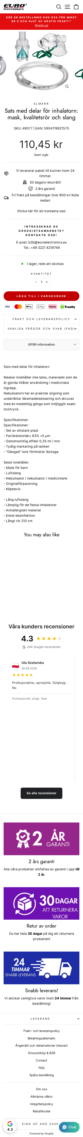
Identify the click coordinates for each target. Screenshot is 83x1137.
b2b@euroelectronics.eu (47, 242)
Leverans (40, 1018)
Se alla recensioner (41, 793)
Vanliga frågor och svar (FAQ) (42, 328)
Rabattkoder (41, 1111)
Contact (41, 1060)
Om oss (41, 1089)
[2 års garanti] (41, 839)
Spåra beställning (41, 1075)
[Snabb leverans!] (41, 968)
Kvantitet (41, 273)
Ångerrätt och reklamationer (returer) (41, 1045)
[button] (69, 1127)
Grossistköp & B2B (41, 1053)
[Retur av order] (41, 903)
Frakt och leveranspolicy (41, 319)
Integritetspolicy (41, 1104)
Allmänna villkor (41, 1096)
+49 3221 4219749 (45, 248)
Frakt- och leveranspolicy (41, 1031)
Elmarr (41, 103)
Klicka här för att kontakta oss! (41, 211)
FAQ (41, 1068)
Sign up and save (40, 1124)
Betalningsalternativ (41, 1038)
